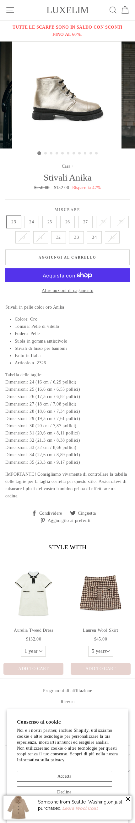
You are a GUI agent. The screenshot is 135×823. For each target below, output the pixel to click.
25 (49, 221)
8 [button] (79, 153)
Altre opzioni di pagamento (67, 290)
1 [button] (39, 153)
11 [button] (96, 153)
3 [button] (51, 153)
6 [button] (68, 153)
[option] (67, 31)
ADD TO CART (33, 668)
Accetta (64, 776)
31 (40, 237)
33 (76, 237)
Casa (66, 166)
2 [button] (45, 153)
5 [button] (62, 153)
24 (31, 221)
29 (121, 221)
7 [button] (74, 153)
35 (112, 237)
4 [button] (57, 153)
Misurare (67, 210)
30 (22, 237)
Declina (64, 791)
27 (85, 221)
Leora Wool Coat (80, 808)
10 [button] (91, 153)
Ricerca (68, 701)
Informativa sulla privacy (41, 759)
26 (67, 221)
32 (58, 237)
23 (13, 221)
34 (94, 237)
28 (103, 221)
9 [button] (85, 153)
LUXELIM (67, 10)
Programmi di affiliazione (67, 690)
